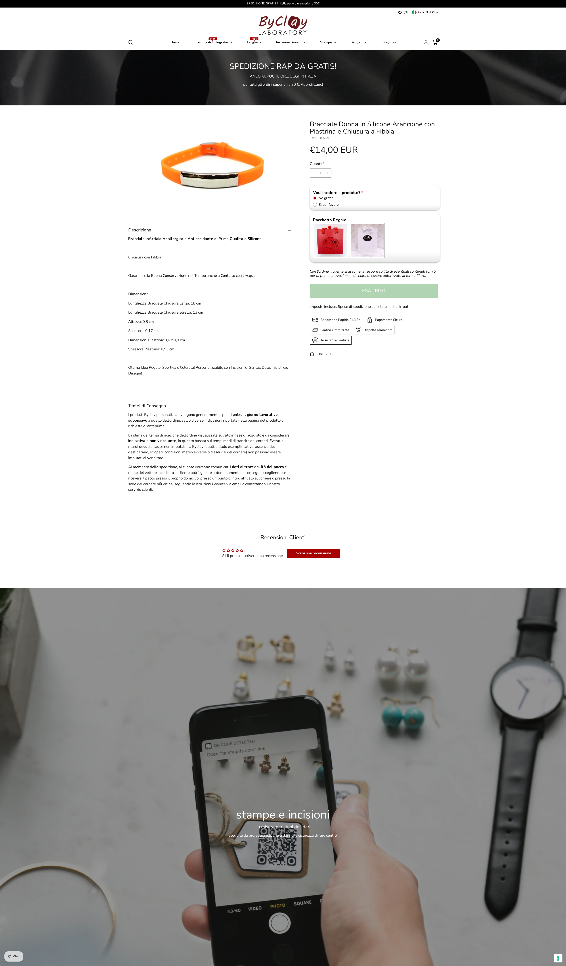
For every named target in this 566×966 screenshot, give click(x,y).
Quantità (317, 163)
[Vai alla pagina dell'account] (426, 42)
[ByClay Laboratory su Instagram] (406, 12)
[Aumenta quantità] (327, 173)
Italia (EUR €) (426, 12)
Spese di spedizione (354, 306)
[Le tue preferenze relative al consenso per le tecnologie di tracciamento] (558, 958)
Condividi (324, 354)
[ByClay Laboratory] (283, 25)
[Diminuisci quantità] (314, 173)
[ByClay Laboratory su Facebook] (400, 12)
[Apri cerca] (130, 42)
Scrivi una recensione (313, 553)
